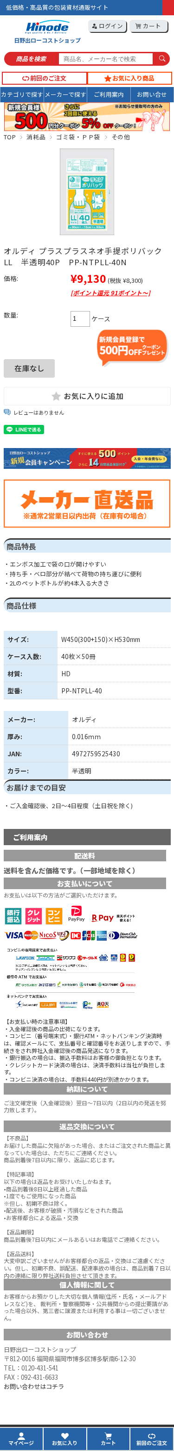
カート (151, 25)
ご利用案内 (109, 94)
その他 (120, 136)
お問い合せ (152, 94)
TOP (10, 136)
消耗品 (35, 136)
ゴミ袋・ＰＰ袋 (78, 136)
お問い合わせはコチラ (34, 1386)
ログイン (110, 25)
